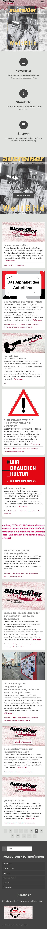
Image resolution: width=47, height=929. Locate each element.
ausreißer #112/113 (10, 772)
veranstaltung (7, 513)
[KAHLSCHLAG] (23, 343)
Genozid (19, 265)
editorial (18, 772)
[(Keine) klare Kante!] (23, 787)
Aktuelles (7, 324)
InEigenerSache (25, 448)
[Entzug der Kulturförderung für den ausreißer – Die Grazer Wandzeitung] (23, 596)
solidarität (21, 451)
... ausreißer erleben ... (23, 195)
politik (37, 511)
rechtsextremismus (22, 327)
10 (18, 836)
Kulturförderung (33, 448)
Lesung (15, 327)
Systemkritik (31, 823)
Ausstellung (25, 511)
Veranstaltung (14, 324)
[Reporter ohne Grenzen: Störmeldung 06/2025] (23, 533)
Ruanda (23, 265)
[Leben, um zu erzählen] (23, 232)
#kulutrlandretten (26, 324)
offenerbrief (7, 576)
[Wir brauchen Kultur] (23, 471)
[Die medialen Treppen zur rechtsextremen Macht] (23, 736)
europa (30, 511)
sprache (30, 327)
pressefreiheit (14, 451)
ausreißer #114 (9, 265)
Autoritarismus (35, 324)
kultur (11, 327)
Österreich (26, 772)
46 (29, 836)
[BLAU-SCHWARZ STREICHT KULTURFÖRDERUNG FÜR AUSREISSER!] (23, 403)
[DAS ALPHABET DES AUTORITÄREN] (23, 285)
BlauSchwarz (17, 448)
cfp (6, 383)
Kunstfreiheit (7, 451)
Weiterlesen (10, 260)
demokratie (7, 327)
